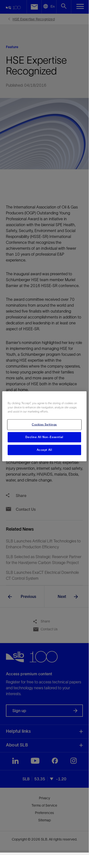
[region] (44, 426)
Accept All (44, 449)
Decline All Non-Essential (44, 437)
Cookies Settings (44, 424)
